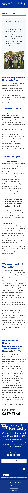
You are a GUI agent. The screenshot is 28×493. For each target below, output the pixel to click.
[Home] (11, 3)
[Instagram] (16, 455)
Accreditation (14, 488)
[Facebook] (8, 455)
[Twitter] (11, 455)
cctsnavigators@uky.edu (14, 439)
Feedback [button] (14, 461)
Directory (14, 490)
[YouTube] (14, 455)
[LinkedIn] (19, 455)
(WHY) (12, 265)
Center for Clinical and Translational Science (14, 434)
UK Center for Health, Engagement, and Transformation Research (12, 346)
